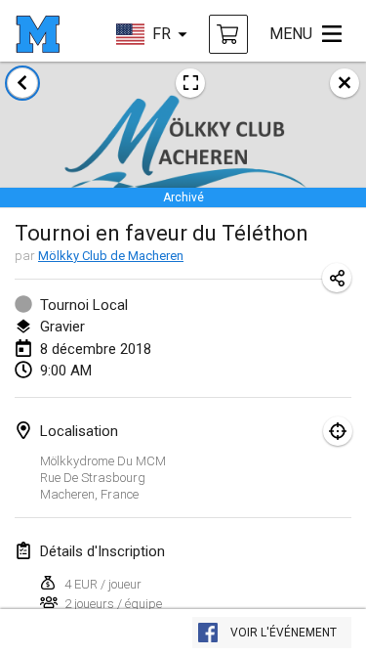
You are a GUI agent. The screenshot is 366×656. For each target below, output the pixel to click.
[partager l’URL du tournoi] (336, 277)
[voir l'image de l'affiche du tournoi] (190, 83)
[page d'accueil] (38, 34)
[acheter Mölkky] (228, 34)
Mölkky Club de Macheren (110, 255)
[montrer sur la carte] (337, 431)
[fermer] (344, 83)
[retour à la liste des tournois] (22, 83)
